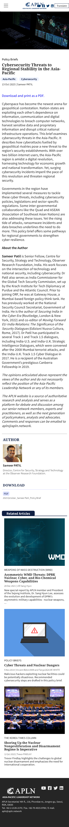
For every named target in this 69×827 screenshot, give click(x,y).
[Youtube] (43, 788)
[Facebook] (50, 788)
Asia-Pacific (9, 79)
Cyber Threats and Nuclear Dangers (31, 665)
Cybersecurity (29, 79)
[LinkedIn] (52, 5)
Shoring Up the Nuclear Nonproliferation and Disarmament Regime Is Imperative (32, 746)
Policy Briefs (10, 59)
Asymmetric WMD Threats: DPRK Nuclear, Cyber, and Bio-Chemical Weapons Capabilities (30, 577)
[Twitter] (47, 5)
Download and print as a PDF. (23, 95)
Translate (62, 5)
